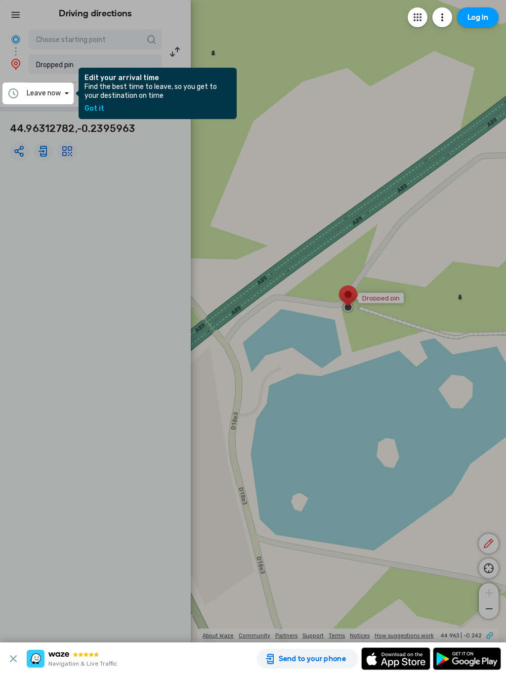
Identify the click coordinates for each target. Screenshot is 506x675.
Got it (94, 109)
